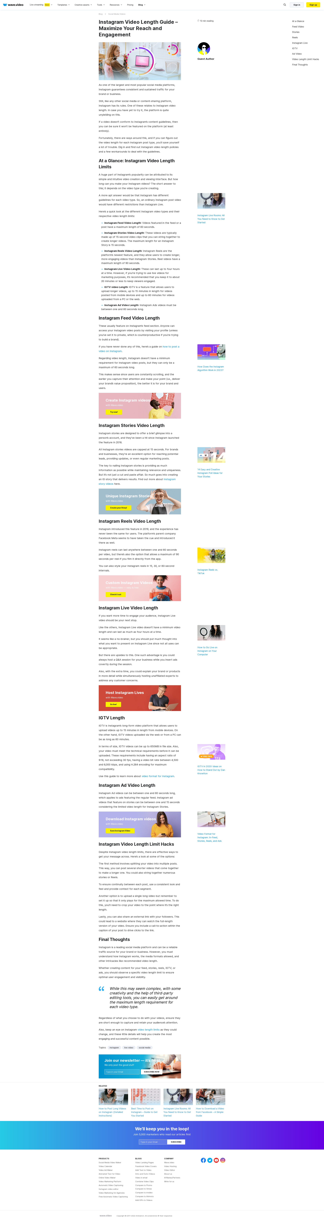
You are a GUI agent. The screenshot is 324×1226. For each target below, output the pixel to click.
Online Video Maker (107, 1177)
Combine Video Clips (144, 1181)
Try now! (114, 412)
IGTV (295, 48)
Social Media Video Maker (110, 1162)
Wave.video (169, 1162)
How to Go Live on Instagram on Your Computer (207, 651)
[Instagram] (222, 1160)
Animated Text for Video (109, 1174)
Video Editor (169, 1170)
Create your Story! (118, 508)
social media (144, 1047)
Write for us (169, 1181)
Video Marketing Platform (110, 1181)
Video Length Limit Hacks (305, 59)
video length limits (149, 1029)
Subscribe (176, 1142)
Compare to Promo (143, 1185)
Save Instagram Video (120, 831)
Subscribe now (151, 1072)
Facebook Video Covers (146, 1166)
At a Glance (298, 21)
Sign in (296, 5)
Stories (295, 32)
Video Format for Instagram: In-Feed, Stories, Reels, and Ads (209, 837)
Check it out (115, 594)
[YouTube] (216, 1160)
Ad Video (297, 53)
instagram (114, 1047)
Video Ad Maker (106, 1170)
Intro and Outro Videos (145, 1174)
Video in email (141, 1177)
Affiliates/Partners (172, 1177)
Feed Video (298, 26)
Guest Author (205, 58)
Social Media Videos (116, 14)
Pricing (130, 5)
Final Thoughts (300, 64)
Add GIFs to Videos (143, 1200)
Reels (295, 37)
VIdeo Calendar (105, 1166)
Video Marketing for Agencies (112, 1193)
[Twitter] (209, 1160)
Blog (101, 14)
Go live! (113, 704)
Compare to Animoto (144, 1196)
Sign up (313, 5)
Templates (62, 5)
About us (168, 1174)
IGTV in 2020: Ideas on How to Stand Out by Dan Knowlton (211, 770)
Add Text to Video (143, 1170)
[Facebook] (203, 1160)
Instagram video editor (108, 1189)
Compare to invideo (144, 1192)
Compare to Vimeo (143, 1189)
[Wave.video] (13, 5)
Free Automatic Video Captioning (113, 1196)
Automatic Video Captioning (111, 1185)
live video (128, 1047)
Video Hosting (170, 1166)
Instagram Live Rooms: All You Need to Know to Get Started (211, 219)
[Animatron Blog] (106, 1216)
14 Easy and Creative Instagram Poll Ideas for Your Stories (209, 473)
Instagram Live (300, 43)
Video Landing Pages (144, 1162)
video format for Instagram (158, 776)
